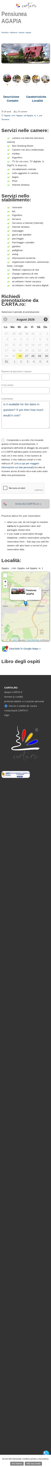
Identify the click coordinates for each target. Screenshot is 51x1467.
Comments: (7, 398)
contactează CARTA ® (16, 710)
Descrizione (11, 96)
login (6, 715)
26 (20, 355)
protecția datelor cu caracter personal (24, 701)
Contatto (12, 100)
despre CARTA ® (13, 692)
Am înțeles (17, 1463)
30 (46, 355)
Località (37, 100)
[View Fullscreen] (5, 575)
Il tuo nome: (7, 385)
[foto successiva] (45, 55)
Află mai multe (33, 1463)
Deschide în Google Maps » (24, 648)
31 (6, 361)
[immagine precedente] (5, 55)
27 (26, 355)
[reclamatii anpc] (15, 777)
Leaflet (14, 640)
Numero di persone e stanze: (16, 371)
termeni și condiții (13, 696)
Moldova (13, 33)
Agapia (28, 33)
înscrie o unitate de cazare (22, 706)
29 (39, 355)
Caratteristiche (36, 96)
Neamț (21, 33)
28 (32, 355)
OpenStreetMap (33, 640)
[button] (25, 603)
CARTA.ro (11, 687)
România (4, 33)
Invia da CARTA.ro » (28, 503)
